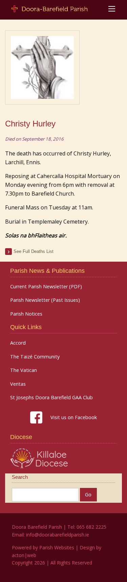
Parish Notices (26, 314)
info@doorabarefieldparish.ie (57, 534)
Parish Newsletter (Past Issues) (45, 300)
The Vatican (23, 370)
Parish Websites (56, 547)
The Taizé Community (35, 356)
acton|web (24, 555)
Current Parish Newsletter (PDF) (46, 286)
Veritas (18, 384)
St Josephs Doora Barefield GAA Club (51, 397)
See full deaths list (34, 251)
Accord (18, 343)
